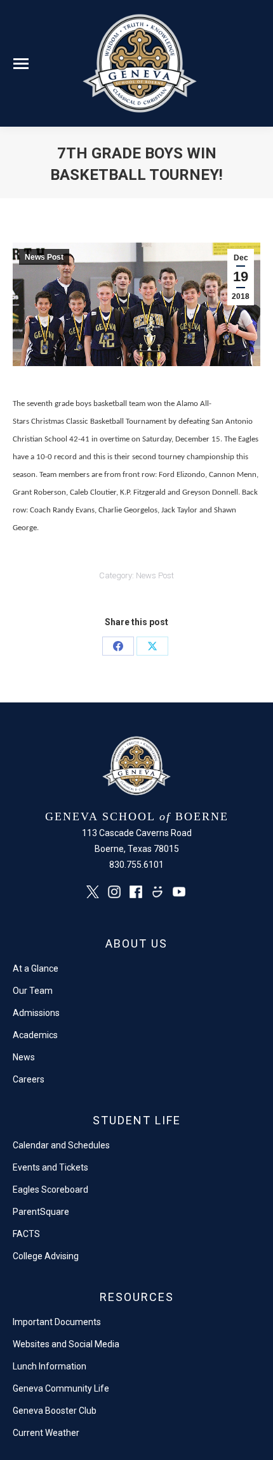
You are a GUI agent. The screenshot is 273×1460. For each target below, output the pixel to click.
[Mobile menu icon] (21, 64)
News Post (44, 257)
